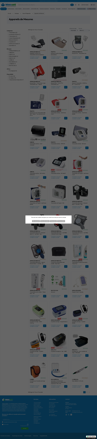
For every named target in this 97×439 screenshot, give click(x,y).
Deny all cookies (45, 221)
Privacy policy (61, 221)
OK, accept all (36, 221)
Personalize (53, 221)
